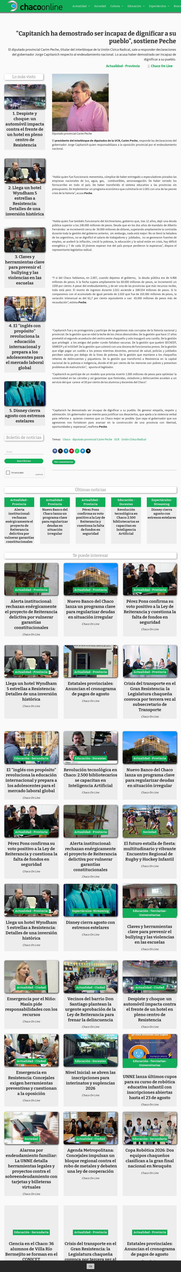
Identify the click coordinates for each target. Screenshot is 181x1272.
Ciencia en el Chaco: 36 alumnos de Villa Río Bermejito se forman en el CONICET (31, 1251)
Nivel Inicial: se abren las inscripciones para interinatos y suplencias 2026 (90, 1080)
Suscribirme (24, 461)
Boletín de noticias (23, 438)
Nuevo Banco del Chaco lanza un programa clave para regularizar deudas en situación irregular (55, 522)
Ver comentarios (63, 462)
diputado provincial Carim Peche (92, 439)
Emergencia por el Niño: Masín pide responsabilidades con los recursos (31, 1006)
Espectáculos (157, 6)
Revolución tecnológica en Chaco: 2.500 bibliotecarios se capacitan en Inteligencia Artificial (126, 522)
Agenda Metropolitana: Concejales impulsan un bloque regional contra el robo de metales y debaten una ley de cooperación (90, 1161)
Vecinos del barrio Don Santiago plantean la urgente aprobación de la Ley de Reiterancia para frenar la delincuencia (90, 1009)
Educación (134, 6)
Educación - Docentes (126, 502)
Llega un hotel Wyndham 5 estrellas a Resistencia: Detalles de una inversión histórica (31, 691)
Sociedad (100, 6)
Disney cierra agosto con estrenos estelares (162, 514)
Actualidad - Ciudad (31, 987)
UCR (116, 439)
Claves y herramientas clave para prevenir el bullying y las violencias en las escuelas (149, 934)
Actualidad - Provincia (123, 66)
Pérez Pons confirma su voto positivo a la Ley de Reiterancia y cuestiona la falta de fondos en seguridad (90, 522)
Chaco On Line (162, 66)
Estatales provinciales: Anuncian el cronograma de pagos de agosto (90, 688)
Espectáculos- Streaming (162, 502)
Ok (90, 1266)
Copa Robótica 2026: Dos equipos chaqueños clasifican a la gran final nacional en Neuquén (149, 1158)
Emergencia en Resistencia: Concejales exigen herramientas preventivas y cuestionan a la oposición (31, 1083)
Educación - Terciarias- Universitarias (150, 913)
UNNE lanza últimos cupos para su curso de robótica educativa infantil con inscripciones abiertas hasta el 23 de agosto (150, 1087)
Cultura (115, 6)
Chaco (66, 439)
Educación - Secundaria (31, 758)
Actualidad (79, 6)
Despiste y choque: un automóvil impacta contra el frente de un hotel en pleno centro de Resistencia (149, 1009)
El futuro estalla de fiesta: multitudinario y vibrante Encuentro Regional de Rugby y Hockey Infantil (149, 851)
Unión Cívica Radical (133, 439)
